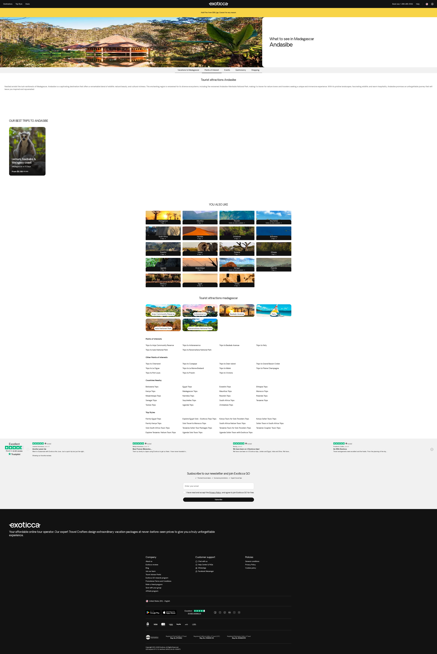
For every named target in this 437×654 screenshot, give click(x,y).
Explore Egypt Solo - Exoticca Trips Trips (199, 419)
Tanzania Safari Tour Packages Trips (197, 428)
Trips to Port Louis (153, 373)
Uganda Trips (188, 405)
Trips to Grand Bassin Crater (268, 364)
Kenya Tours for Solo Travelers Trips (234, 419)
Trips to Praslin (189, 373)
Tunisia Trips (151, 405)
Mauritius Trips (225, 391)
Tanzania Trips (262, 400)
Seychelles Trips (189, 400)
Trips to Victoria (226, 373)
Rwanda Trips (262, 396)
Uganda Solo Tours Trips (192, 432)
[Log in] (432, 4)
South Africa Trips (226, 400)
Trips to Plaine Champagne (267, 368)
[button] (218, 500)
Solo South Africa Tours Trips (158, 428)
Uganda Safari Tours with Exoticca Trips (236, 432)
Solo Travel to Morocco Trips (194, 423)
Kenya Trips (150, 391)
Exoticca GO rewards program (157, 578)
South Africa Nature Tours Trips (232, 423)
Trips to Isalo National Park (157, 350)
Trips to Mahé (225, 368)
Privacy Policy (215, 492)
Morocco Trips (262, 391)
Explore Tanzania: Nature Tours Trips (161, 432)
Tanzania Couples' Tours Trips (268, 428)
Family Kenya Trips (153, 423)
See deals (218, 14)
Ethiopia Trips (262, 387)
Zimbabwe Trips (226, 405)
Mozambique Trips (153, 396)
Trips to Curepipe (190, 364)
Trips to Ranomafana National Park (197, 350)
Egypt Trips (187, 387)
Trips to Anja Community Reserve (160, 345)
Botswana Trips (152, 387)
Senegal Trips (151, 400)
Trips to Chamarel (153, 364)
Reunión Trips (225, 396)
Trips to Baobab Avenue (229, 345)
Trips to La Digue (152, 368)
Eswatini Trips (225, 387)
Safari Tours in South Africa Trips (270, 423)
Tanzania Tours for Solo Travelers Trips (235, 428)
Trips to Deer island (227, 364)
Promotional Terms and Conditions (158, 581)
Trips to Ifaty (261, 345)
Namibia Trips (188, 396)
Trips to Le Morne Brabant (193, 368)
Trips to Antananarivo (192, 345)
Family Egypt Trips (153, 419)
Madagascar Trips (190, 391)
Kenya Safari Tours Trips (266, 419)
